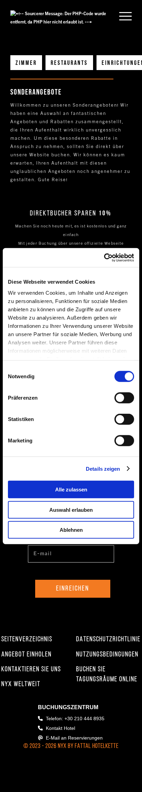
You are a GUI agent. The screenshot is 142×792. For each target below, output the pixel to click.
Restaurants (69, 63)
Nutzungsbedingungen (107, 654)
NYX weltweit (20, 684)
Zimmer (26, 63)
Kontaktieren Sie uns (31, 669)
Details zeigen (103, 468)
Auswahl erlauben (71, 509)
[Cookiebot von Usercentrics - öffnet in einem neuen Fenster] (104, 257)
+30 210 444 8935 (84, 718)
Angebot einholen (26, 654)
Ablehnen (71, 530)
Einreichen (72, 588)
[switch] (124, 397)
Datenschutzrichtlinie (108, 639)
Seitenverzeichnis (26, 639)
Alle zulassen (71, 489)
